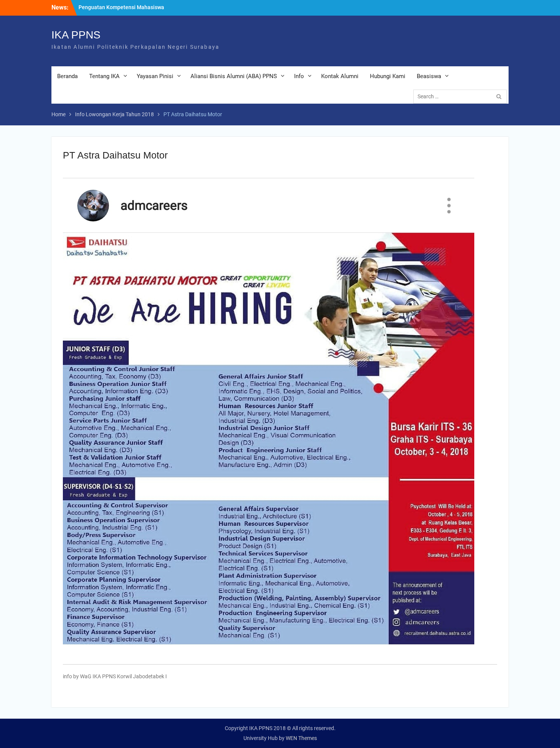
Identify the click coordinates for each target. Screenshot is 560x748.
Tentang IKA (104, 76)
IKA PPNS (76, 35)
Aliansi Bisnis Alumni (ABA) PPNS (233, 76)
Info (299, 76)
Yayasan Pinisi (155, 76)
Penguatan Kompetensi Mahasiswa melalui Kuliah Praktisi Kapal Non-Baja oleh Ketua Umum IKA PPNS (125, 11)
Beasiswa (429, 76)
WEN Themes (301, 738)
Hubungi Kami (387, 76)
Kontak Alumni (339, 76)
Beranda (67, 76)
